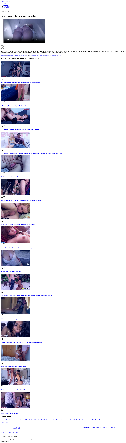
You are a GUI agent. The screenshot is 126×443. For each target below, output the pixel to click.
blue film (8, 424)
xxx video (3, 424)
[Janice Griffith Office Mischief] (15, 408)
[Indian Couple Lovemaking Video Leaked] (15, 100)
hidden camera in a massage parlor (11, 319)
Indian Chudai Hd (53, 419)
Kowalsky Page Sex (71, 419)
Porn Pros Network (100, 427)
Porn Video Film (80, 419)
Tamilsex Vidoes (8, 419)
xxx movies (17, 427)
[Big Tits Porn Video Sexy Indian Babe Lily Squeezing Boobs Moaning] (15, 337)
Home (5, 3)
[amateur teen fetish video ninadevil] (15, 266)
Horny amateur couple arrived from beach (13, 366)
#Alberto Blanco (11, 55)
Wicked (94, 427)
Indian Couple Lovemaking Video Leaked (13, 106)
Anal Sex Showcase (110, 427)
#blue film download (56, 55)
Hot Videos (6, 7)
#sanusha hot (25, 55)
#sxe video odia (32, 55)
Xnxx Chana (20, 419)
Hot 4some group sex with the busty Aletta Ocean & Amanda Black (21, 200)
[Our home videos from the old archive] (15, 171)
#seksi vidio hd (18, 55)
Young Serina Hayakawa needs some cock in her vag (16, 248)
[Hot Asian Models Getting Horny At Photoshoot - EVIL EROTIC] (15, 76)
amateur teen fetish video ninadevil (11, 271)
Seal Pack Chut (27, 419)
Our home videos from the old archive (12, 177)
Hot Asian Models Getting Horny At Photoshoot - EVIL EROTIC (20, 82)
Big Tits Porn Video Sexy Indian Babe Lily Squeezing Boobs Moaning (22, 342)
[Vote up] (1, 45)
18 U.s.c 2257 (4, 432)
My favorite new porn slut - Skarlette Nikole (14, 390)
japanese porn (86, 427)
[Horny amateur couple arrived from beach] (15, 360)
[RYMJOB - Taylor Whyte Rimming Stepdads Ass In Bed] (15, 218)
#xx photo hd (48, 55)
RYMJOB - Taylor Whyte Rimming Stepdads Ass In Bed (18, 224)
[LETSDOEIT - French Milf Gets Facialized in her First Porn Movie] (15, 124)
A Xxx (2, 419)
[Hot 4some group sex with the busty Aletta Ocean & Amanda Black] (15, 195)
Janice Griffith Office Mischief (9, 413)
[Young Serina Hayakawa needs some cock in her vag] (15, 242)
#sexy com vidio (40, 55)
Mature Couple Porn (96, 419)
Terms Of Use (11, 432)
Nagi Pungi (14, 419)
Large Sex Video (45, 419)
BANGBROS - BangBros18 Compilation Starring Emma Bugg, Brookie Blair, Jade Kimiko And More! (31, 153)
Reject (7, 441)
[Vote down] (2, 45)
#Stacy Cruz (3, 55)
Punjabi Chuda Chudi (36, 419)
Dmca (16, 432)
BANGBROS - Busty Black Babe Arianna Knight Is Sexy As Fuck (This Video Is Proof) (27, 295)
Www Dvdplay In (62, 419)
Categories (6, 5)
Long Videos (6, 6)
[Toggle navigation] (9, 1)
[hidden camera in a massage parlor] (15, 313)
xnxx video (13, 424)
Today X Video (87, 419)
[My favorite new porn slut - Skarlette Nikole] (15, 384)
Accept (2, 441)
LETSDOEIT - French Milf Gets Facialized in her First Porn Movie (21, 129)
